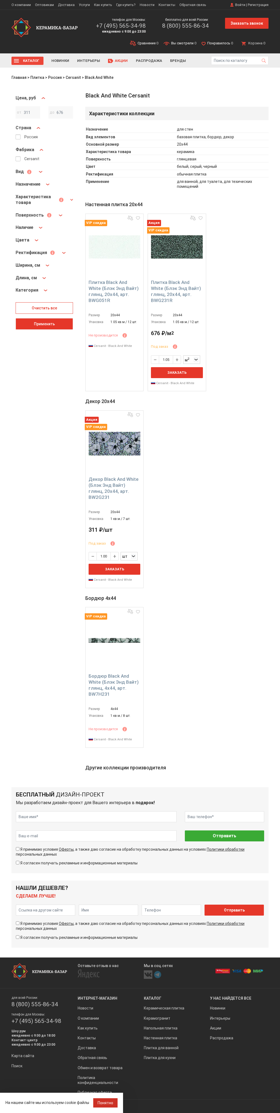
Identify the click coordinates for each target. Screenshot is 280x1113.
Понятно (105, 1103)
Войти (240, 5)
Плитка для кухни (160, 1058)
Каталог (31, 61)
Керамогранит (157, 1018)
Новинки (60, 61)
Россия (55, 77)
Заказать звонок (247, 23)
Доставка (66, 5)
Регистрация (258, 5)
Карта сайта (22, 1056)
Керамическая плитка (164, 1008)
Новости (147, 5)
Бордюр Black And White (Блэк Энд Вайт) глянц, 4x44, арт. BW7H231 (114, 685)
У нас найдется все (230, 998)
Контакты (167, 5)
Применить (44, 324)
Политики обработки (225, 849)
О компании (21, 5)
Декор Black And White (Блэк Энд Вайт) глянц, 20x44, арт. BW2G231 (114, 488)
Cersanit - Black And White (112, 346)
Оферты (66, 849)
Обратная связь (192, 5)
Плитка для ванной (161, 1048)
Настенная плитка (160, 1038)
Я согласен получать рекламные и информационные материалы (79, 863)
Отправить (224, 835)
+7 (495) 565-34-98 (121, 25)
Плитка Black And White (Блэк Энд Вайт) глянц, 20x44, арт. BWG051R (114, 291)
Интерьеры (88, 61)
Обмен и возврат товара (100, 1068)
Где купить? (126, 5)
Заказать (176, 372)
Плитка (37, 77)
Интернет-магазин (97, 998)
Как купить (103, 5)
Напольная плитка (160, 1028)
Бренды (178, 61)
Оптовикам (44, 5)
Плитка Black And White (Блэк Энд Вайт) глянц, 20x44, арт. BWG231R (176, 291)
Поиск (16, 1066)
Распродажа (149, 61)
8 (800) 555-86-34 (185, 25)
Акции (121, 61)
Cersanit (73, 77)
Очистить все (44, 308)
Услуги (84, 5)
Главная (19, 77)
